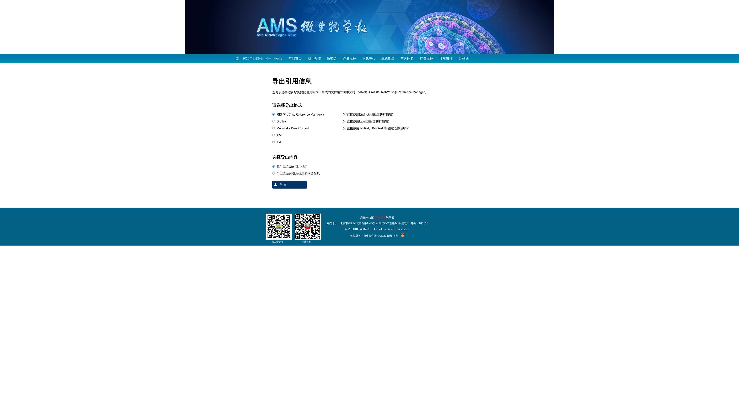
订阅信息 (445, 58)
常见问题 (407, 58)
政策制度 (388, 58)
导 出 (283, 184)
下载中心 (368, 58)
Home (278, 58)
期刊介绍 (314, 58)
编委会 (332, 58)
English (463, 58)
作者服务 (349, 58)
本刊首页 (295, 58)
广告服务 (426, 58)
